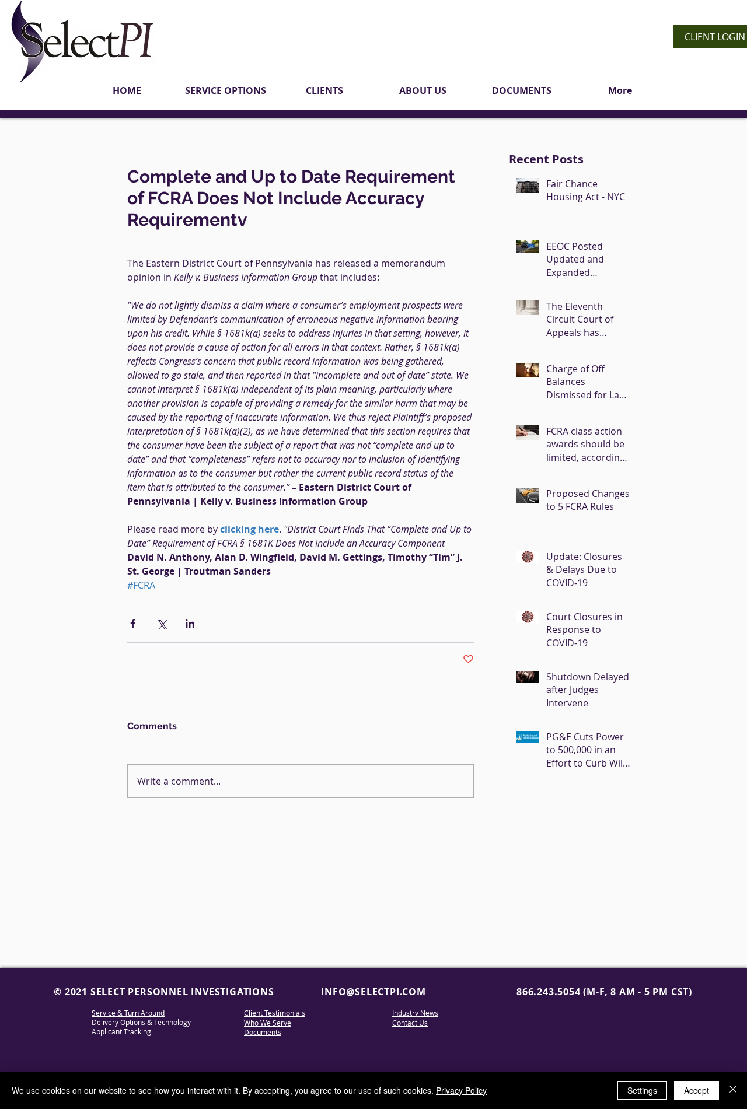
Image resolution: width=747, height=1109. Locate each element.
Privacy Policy (461, 1090)
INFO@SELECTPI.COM (373, 991)
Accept (696, 1090)
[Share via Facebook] (132, 623)
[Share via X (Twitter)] (161, 623)
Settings (642, 1090)
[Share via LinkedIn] (190, 623)
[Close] (733, 1090)
